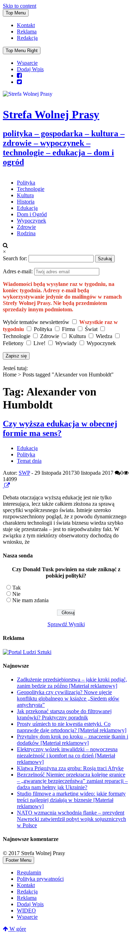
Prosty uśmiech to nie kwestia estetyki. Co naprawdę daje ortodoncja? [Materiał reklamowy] (71, 727)
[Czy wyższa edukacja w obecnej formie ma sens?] (3, 485)
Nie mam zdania (30, 600)
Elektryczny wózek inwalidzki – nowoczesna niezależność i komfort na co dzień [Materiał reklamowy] (67, 755)
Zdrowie (26, 227)
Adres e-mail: (18, 271)
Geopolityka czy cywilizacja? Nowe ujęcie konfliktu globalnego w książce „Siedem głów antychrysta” (68, 698)
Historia (25, 202)
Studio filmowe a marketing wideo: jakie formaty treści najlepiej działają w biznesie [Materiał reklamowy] (71, 800)
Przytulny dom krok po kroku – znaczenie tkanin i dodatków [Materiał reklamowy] (72, 740)
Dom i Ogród (32, 214)
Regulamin (29, 872)
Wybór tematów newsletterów (36, 322)
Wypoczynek (31, 221)
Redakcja (27, 38)
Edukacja (27, 208)
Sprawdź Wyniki (66, 624)
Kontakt (26, 25)
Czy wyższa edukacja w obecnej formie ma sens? (60, 428)
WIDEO (26, 911)
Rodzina (26, 233)
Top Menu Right (22, 50)
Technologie (30, 189)
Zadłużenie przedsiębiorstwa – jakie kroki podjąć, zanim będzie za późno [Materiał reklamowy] (72, 683)
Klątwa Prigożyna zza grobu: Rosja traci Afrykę (70, 768)
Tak (16, 588)
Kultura (25, 195)
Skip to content (19, 6)
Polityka (26, 183)
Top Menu (16, 12)
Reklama (27, 32)
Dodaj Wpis (30, 69)
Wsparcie (27, 63)
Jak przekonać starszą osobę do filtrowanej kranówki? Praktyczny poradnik (64, 714)
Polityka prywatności (40, 879)
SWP (24, 473)
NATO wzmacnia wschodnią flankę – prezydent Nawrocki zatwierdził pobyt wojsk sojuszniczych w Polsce (71, 819)
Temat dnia (29, 461)
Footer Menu (18, 860)
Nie (16, 594)
